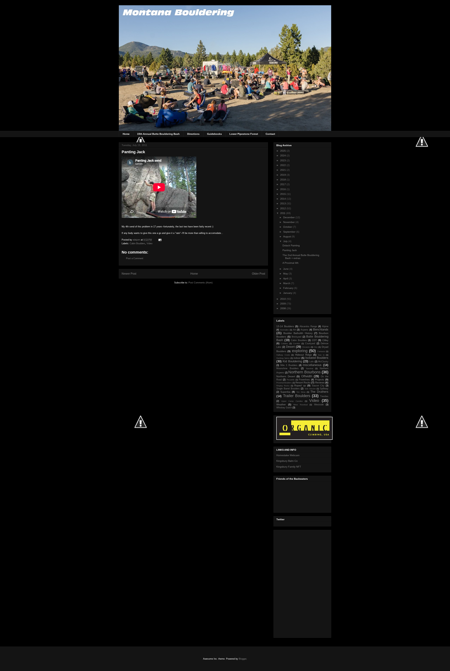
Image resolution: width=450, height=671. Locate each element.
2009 (283, 303)
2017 (283, 184)
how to (321, 355)
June (286, 268)
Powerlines (304, 379)
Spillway (324, 388)
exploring (299, 351)
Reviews (319, 382)
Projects (319, 379)
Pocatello (290, 380)
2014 (283, 198)
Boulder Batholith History (298, 333)
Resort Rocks (302, 382)
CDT (314, 340)
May (286, 273)
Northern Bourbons (304, 372)
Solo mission (310, 389)
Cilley (325, 340)
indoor (297, 357)
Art (294, 330)
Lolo (311, 361)
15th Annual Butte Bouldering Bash (158, 133)
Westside (319, 404)
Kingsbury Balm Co (287, 460)
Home (126, 133)
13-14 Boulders (285, 326)
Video (149, 243)
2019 (283, 174)
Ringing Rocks (283, 386)
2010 (283, 298)
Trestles (324, 396)
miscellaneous (312, 365)
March (287, 283)
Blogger (242, 658)
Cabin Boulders (137, 243)
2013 (283, 203)
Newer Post (129, 273)
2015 (283, 194)
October (288, 226)
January (288, 292)
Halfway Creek (283, 355)
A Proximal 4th (290, 262)
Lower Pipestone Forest (243, 133)
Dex (316, 347)
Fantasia (321, 351)
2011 (283, 213)
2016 (283, 189)
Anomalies (284, 330)
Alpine (325, 326)
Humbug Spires (283, 358)
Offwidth (306, 376)
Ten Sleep (301, 392)
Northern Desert (285, 376)
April (286, 278)
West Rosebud (300, 405)
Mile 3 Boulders (288, 365)
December (289, 217)
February (288, 288)
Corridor (296, 343)
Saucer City (318, 385)
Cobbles (284, 343)
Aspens (304, 330)
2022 (283, 165)
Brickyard (296, 337)
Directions (193, 133)
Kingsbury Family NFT (288, 466)
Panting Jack (289, 250)
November (289, 222)
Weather (281, 404)
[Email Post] (159, 239)
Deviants (306, 347)
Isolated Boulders (316, 357)
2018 (283, 179)
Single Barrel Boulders (288, 388)
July (285, 241)
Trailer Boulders (296, 396)
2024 (283, 155)
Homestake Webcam (288, 455)
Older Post (258, 273)
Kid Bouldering (292, 361)
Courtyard (310, 343)
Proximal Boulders (284, 383)
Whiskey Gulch (284, 407)
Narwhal (309, 368)
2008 (283, 308)
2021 (283, 169)
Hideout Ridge (303, 354)
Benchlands (320, 329)
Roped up (300, 385)
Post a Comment (134, 258)
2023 (283, 160)
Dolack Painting (291, 245)
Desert (290, 346)
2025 (283, 150)
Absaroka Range (308, 326)
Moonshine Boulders (287, 368)
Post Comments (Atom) (200, 282)
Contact (270, 133)
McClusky (323, 361)
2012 (283, 208)
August (287, 236)
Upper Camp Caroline (292, 401)
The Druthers (319, 391)
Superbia (285, 391)
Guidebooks (214, 133)
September (289, 231)
